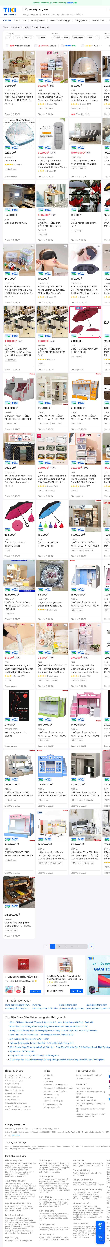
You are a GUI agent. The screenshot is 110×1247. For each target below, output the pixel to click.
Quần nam (54, 1179)
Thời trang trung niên (52, 1172)
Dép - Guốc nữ (56, 1200)
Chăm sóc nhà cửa (20, 1199)
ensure (52, 1147)
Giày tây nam (56, 1214)
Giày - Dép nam (46, 1211)
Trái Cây (8, 1184)
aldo (91, 1147)
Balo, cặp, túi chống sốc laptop (88, 1164)
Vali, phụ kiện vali (96, 1166)
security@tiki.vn (24, 1109)
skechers (84, 1147)
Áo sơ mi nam (54, 1182)
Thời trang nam (46, 1176)
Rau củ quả (13, 1186)
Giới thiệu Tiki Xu (49, 1098)
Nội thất (84, 1211)
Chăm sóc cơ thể (16, 1222)
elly (73, 1147)
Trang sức (77, 1183)
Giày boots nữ (48, 1204)
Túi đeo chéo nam (53, 1237)
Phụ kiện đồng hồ (84, 1185)
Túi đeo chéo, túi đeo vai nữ (50, 1228)
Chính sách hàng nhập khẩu (16, 1103)
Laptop (94, 1199)
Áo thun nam (44, 1179)
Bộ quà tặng (84, 1237)
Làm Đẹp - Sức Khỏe (14, 1215)
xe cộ (38, 14)
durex (59, 1147)
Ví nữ (64, 1228)
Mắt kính (94, 1173)
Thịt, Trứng (17, 1184)
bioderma (66, 1147)
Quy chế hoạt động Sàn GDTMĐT (89, 1075)
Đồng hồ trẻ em (98, 1185)
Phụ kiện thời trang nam (87, 1174)
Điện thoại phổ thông (18, 1208)
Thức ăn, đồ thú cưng (18, 1197)
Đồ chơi (29, 1163)
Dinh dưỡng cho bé (17, 1170)
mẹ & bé (46, 14)
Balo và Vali (78, 1160)
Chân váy (55, 1168)
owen (46, 1147)
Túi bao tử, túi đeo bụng (59, 1239)
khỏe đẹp (56, 14)
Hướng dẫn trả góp (12, 1100)
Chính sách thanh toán (84, 1097)
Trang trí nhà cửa (79, 1206)
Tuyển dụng (48, 1082)
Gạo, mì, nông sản (18, 1190)
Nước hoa (14, 1231)
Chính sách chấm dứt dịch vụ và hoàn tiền (90, 1110)
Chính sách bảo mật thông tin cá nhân (58, 1088)
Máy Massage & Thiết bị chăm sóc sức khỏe (20, 1223)
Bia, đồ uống (14, 1192)
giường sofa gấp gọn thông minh (72, 1008)
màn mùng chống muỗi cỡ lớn (45, 1008)
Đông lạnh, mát (21, 1188)
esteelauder (22, 1147)
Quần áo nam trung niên (53, 1190)
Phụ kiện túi (63, 1230)
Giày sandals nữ (52, 1202)
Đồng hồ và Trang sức (83, 1180)
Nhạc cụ (91, 1217)
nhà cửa (65, 14)
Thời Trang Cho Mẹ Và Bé (15, 1163)
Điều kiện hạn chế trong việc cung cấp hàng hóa (90, 1093)
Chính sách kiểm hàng (13, 1093)
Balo (74, 1163)
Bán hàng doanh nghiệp (52, 1104)
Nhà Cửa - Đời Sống (82, 1203)
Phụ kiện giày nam (51, 1218)
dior (14, 1147)
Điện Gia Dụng (12, 1237)
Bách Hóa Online (81, 1223)
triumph (97, 1147)
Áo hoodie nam (50, 1184)
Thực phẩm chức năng (18, 1220)
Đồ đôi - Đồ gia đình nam (56, 1186)
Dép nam (51, 1216)
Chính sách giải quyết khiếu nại (55, 1091)
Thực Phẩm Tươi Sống (15, 1181)
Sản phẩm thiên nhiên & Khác (18, 1225)
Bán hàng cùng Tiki (83, 1078)
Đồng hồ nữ (86, 1183)
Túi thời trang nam (47, 1234)
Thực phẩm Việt (25, 1186)
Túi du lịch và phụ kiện (86, 1163)
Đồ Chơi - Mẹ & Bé (13, 1160)
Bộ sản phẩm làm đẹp (19, 1232)
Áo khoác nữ (57, 1166)
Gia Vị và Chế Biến (84, 1231)
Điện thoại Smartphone (14, 1206)
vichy (30, 1149)
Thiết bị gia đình (26, 1241)
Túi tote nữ (53, 1230)
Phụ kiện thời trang (81, 1170)
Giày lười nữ (59, 1204)
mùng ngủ (36, 1005)
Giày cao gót (44, 1200)
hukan (24, 1149)
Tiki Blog (46, 1078)
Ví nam (41, 1237)
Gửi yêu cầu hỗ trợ (12, 1084)
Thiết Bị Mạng (86, 1197)
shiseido (8, 1149)
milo (77, 1147)
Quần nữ (55, 1163)
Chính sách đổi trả (12, 1097)
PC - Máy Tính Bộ (83, 1199)
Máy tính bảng (15, 1211)
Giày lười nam (44, 1214)
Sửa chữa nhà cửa (84, 1208)
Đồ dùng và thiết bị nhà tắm (88, 1213)
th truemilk (32, 1147)
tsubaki (40, 1149)
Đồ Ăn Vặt (81, 1233)
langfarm (16, 1149)
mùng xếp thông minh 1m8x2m (18, 1005)
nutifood (104, 1147)
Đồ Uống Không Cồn (87, 1235)
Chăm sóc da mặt (12, 1218)
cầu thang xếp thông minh (16, 1008)
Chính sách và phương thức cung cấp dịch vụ (90, 1105)
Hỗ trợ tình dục (24, 1231)
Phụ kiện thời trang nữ (81, 1173)
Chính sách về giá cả (84, 1089)
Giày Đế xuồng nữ (54, 1206)
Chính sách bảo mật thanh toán (55, 1085)
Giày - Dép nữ (45, 1197)
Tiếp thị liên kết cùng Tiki (53, 1101)
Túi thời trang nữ (46, 1225)
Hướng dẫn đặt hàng (13, 1087)
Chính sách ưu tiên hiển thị (86, 1100)
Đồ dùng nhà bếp (12, 1241)
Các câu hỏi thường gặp (14, 1080)
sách (72, 14)
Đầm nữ (48, 1163)
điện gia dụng (29, 14)
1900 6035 (16, 1135)
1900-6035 (16, 1075)
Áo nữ (41, 1163)
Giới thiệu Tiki (48, 1075)
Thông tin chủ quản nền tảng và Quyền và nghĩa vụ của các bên (91, 1115)
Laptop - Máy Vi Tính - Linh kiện (88, 1189)
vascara (8, 1147)
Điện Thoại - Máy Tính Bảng (18, 1203)
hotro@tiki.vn (25, 1106)
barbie (40, 1147)
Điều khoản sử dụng (51, 1094)
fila (34, 1149)
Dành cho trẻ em (16, 1194)
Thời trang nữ (45, 1160)
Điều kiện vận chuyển (51, 1107)
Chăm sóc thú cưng (80, 1227)
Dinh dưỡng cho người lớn (19, 1172)
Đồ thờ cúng (81, 1217)
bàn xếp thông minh (68, 1005)
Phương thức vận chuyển (14, 1090)
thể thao (79, 14)
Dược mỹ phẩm (26, 1233)
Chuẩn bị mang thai (17, 1176)
